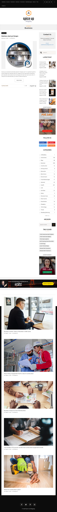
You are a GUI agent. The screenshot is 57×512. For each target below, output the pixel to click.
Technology (48, 207)
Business (4, 33)
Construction (48, 165)
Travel (48, 209)
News (48, 193)
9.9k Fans (52, 142)
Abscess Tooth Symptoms (45, 248)
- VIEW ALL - (47, 215)
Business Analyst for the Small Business (15, 410)
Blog (48, 160)
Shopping (48, 204)
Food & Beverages (48, 179)
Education (48, 171)
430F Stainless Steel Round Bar (47, 241)
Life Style (48, 190)
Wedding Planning (48, 212)
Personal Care (48, 196)
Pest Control (48, 198)
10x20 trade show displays (45, 236)
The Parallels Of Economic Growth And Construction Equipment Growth (23, 447)
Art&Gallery (48, 154)
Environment (48, 176)
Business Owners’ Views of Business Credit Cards (17, 331)
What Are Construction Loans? (12, 489)
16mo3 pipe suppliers (44, 239)
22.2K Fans (52, 145)
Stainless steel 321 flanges (9, 36)
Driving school (48, 168)
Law (48, 187)
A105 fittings (42, 243)
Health (48, 185)
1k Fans (42, 142)
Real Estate (48, 201)
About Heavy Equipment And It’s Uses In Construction (18, 373)
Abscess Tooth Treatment (45, 250)
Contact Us (3, 5)
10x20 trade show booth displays (46, 234)
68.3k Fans (43, 145)
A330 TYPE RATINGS (44, 246)
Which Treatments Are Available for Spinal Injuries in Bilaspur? (43, 100)
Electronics (48, 174)
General (48, 182)
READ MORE (19, 80)
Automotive (48, 157)
